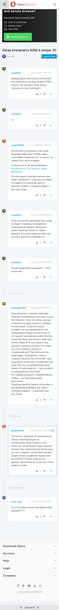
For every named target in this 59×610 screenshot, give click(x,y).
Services (9, 553)
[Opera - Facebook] (18, 586)
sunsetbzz (16, 73)
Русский (10, 56)
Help (6, 560)
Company (9, 575)
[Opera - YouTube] (29, 585)
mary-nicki (16, 501)
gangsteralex (17, 430)
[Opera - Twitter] (23, 585)
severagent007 (18, 308)
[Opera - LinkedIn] (35, 585)
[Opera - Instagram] (40, 585)
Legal (6, 568)
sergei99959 (17, 145)
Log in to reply (49, 56)
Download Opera (19, 37)
